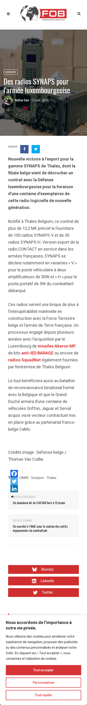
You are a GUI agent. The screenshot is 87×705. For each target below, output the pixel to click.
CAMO (24, 478)
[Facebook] (14, 473)
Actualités (10, 72)
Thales (51, 478)
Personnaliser (44, 682)
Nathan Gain (22, 100)
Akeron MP (65, 346)
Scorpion (37, 478)
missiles (46, 346)
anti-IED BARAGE (37, 353)
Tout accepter (43, 670)
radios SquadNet (24, 359)
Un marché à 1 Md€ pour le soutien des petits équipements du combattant (40, 528)
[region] (43, 660)
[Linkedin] (14, 488)
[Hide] (12, 497)
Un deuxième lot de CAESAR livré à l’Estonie (39, 502)
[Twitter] (14, 481)
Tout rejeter (43, 695)
